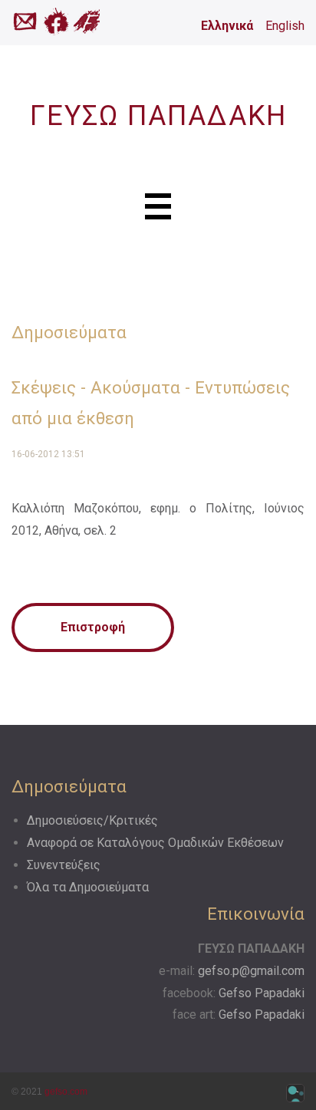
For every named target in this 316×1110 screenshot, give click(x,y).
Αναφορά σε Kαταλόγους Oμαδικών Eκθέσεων (155, 842)
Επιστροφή (93, 627)
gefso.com (65, 1091)
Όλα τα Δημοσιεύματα (88, 887)
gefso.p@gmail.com (251, 970)
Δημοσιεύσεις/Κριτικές (92, 820)
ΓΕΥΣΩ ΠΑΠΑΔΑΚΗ (158, 116)
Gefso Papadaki (261, 993)
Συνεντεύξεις (63, 865)
